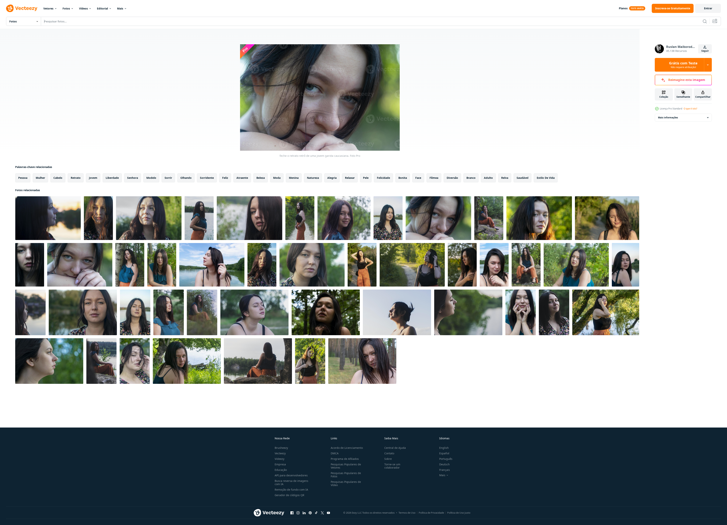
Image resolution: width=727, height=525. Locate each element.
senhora (132, 178)
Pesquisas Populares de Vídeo (346, 483)
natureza (313, 178)
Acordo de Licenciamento (347, 448)
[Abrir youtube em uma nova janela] (328, 512)
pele (366, 178)
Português (445, 459)
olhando (186, 178)
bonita (402, 178)
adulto (488, 178)
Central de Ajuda (395, 448)
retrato (76, 178)
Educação (281, 470)
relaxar (350, 178)
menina (294, 178)
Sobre (388, 459)
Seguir (705, 50)
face (418, 178)
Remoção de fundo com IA (291, 489)
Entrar (708, 8)
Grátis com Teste (683, 65)
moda (277, 178)
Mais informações (668, 117)
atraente (242, 178)
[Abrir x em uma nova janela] (322, 512)
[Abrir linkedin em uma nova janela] (304, 512)
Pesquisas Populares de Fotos (346, 474)
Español (444, 453)
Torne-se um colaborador (392, 465)
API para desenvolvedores (291, 475)
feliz (225, 178)
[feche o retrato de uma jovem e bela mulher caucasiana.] (397, 312)
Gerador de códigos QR (289, 495)
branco (471, 178)
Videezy (279, 459)
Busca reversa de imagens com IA (291, 482)
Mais (120, 8)
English (444, 448)
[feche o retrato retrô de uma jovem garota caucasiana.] (199, 218)
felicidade (383, 178)
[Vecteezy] (21, 8)
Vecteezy (280, 453)
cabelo (57, 178)
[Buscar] (704, 21)
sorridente (207, 178)
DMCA (335, 453)
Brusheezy (281, 448)
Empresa (280, 464)
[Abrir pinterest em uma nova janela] (310, 512)
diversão (452, 178)
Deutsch (444, 464)
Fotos (66, 8)
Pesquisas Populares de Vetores (346, 465)
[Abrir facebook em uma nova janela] (291, 512)
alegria (332, 178)
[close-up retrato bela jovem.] (149, 218)
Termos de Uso (407, 512)
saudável (522, 178)
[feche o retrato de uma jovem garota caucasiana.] (48, 218)
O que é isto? (690, 108)
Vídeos (83, 8)
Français (444, 470)
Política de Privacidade (431, 512)
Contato (389, 453)
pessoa (22, 178)
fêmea (434, 178)
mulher (40, 178)
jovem (93, 178)
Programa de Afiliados (345, 459)
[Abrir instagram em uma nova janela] (298, 512)
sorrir (168, 178)
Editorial (102, 8)
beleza (260, 178)
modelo (151, 178)
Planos (623, 8)
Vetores (48, 8)
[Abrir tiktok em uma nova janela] (316, 512)
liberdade (112, 178)
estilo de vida (546, 178)
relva (504, 178)
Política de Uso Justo (458, 512)
